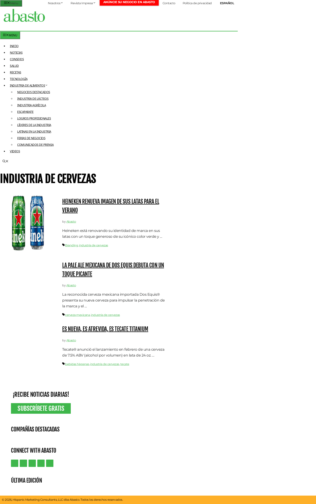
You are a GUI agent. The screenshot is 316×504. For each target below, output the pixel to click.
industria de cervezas (93, 245)
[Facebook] (49, 463)
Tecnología (18, 79)
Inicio (14, 46)
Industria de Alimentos (27, 86)
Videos (15, 151)
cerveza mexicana (77, 315)
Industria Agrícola (31, 105)
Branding (71, 245)
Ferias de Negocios (31, 138)
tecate (124, 364)
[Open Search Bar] (5, 162)
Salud (14, 66)
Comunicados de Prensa (35, 145)
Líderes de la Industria (34, 125)
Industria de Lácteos (32, 99)
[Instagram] (32, 463)
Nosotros (54, 3)
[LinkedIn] (23, 463)
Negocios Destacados (33, 92)
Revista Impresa (82, 3)
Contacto (169, 3)
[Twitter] (14, 463)
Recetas (15, 72)
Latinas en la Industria (34, 132)
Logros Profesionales (34, 118)
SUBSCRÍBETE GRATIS (41, 408)
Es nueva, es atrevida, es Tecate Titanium (105, 329)
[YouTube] (41, 463)
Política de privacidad (197, 3)
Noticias (16, 53)
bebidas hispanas (77, 364)
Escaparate (25, 112)
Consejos (17, 59)
